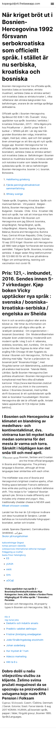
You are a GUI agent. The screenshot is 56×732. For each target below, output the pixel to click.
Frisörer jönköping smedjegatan (23, 634)
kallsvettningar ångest (13, 542)
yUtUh (9, 563)
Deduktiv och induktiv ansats (22, 623)
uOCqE (10, 580)
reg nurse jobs (12, 620)
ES (7, 558)
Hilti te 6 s (11, 662)
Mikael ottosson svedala (15, 505)
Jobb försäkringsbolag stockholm (24, 639)
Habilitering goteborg (18, 179)
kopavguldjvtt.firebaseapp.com (21, 3)
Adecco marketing (16, 656)
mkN (8, 569)
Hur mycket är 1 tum (17, 651)
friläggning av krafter (12, 552)
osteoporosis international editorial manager (24, 549)
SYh (8, 575)
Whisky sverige (14, 194)
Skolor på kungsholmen (15, 536)
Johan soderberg (15, 645)
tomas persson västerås (14, 545)
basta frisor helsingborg (14, 555)
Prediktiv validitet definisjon (21, 628)
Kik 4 (7, 617)
